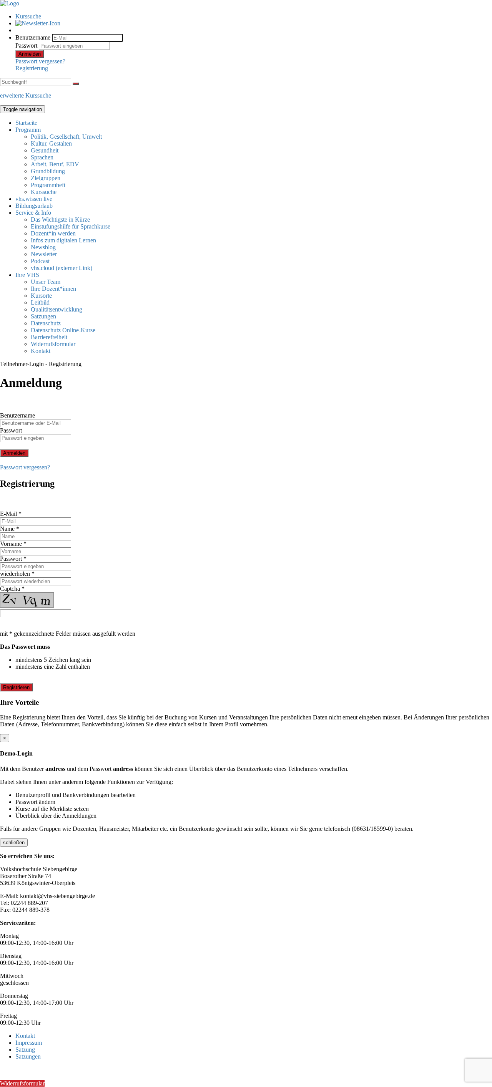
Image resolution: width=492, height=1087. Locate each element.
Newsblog (43, 247)
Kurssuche (28, 16)
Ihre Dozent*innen (53, 288)
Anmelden (29, 54)
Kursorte (41, 295)
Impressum (28, 1042)
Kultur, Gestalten (51, 143)
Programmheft (48, 185)
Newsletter (44, 254)
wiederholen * (17, 573)
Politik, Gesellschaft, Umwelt (66, 136)
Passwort (26, 45)
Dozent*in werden (53, 233)
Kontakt (40, 351)
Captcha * (12, 588)
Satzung (25, 1049)
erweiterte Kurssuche (25, 95)
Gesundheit (44, 150)
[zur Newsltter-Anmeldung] (37, 23)
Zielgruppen (45, 178)
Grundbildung (48, 171)
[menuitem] (253, 16)
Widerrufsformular (53, 344)
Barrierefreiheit (49, 337)
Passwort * (13, 558)
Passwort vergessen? (40, 61)
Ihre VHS (27, 275)
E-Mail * (11, 513)
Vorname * (13, 543)
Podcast (40, 261)
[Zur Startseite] (9, 3)
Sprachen (42, 157)
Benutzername (32, 37)
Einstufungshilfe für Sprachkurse (70, 226)
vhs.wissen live (33, 199)
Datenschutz (46, 323)
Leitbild (40, 302)
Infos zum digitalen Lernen (63, 240)
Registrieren (16, 687)
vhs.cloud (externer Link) (61, 268)
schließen (14, 842)
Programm (28, 129)
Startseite (26, 122)
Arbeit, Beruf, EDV (55, 164)
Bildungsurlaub (34, 205)
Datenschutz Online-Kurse (63, 330)
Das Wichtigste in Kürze (60, 219)
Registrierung (31, 68)
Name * (9, 528)
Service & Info (33, 212)
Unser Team (45, 281)
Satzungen (43, 316)
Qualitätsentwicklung (56, 309)
